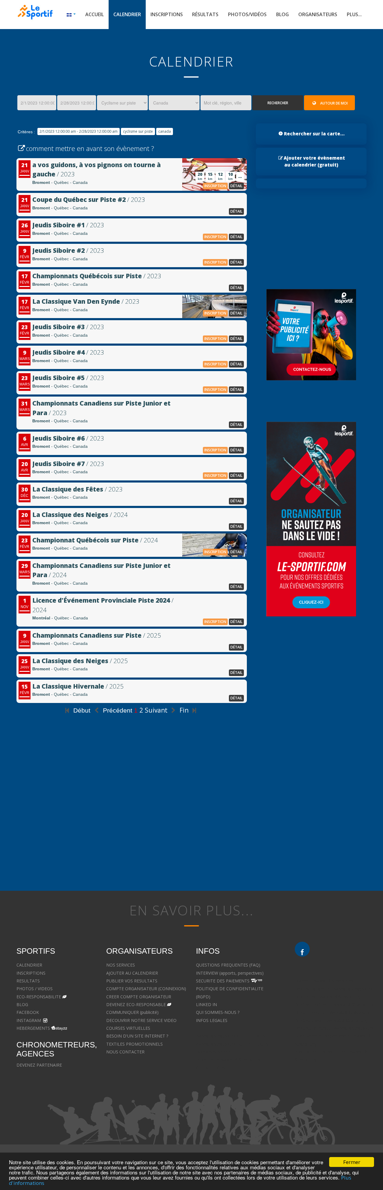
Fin (185, 710)
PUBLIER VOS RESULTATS (131, 981)
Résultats (205, 14)
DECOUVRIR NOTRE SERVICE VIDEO (141, 1020)
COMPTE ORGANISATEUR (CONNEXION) (146, 988)
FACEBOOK (27, 1012)
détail (236, 185)
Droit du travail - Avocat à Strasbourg (331, 1020)
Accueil (94, 14)
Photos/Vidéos (247, 14)
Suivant (157, 710)
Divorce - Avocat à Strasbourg (324, 981)
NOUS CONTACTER (125, 1052)
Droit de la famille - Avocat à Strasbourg (334, 989)
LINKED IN (206, 1004)
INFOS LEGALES (211, 1020)
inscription (215, 185)
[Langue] (71, 14)
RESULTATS (28, 981)
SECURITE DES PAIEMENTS (223, 981)
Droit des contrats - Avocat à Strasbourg (334, 1028)
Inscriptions (167, 14)
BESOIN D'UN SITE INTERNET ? (137, 1036)
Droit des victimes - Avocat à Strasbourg (334, 1004)
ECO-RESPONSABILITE (38, 997)
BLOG (22, 1004)
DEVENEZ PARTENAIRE (39, 1065)
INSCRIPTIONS (30, 973)
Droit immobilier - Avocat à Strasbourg (332, 1012)
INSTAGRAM (28, 1020)
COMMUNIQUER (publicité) (132, 1012)
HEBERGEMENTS (33, 1028)
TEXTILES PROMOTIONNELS (134, 1044)
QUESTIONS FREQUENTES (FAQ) (228, 965)
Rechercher (278, 102)
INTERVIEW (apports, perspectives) (230, 973)
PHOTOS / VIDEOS (34, 988)
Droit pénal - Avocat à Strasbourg (327, 997)
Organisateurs (317, 14)
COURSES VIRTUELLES (128, 1028)
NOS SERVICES (120, 965)
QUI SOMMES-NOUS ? (217, 1012)
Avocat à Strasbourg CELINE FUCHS (231, 1036)
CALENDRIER (29, 965)
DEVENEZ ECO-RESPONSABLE (136, 1004)
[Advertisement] (131, 821)
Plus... (354, 14)
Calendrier (127, 14)
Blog (282, 14)
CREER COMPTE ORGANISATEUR (138, 997)
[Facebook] (302, 949)
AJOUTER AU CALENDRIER (132, 973)
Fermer (351, 1162)
